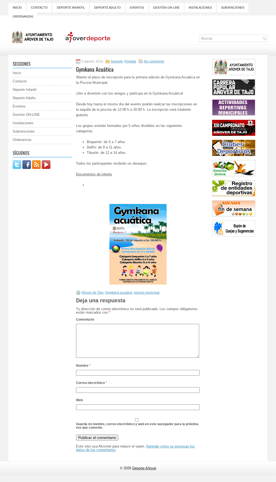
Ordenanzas (23, 16)
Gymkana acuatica (118, 292)
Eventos (137, 7)
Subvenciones (232, 7)
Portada (130, 61)
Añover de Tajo (92, 292)
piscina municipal (147, 292)
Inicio (17, 7)
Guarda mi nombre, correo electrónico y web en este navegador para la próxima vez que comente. (137, 425)
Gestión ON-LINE (166, 7)
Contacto (39, 7)
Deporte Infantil (71, 7)
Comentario (85, 319)
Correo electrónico (91, 383)
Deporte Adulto (107, 7)
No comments (154, 61)
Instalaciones (200, 7)
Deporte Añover (144, 468)
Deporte (117, 61)
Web (79, 400)
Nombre (83, 365)
